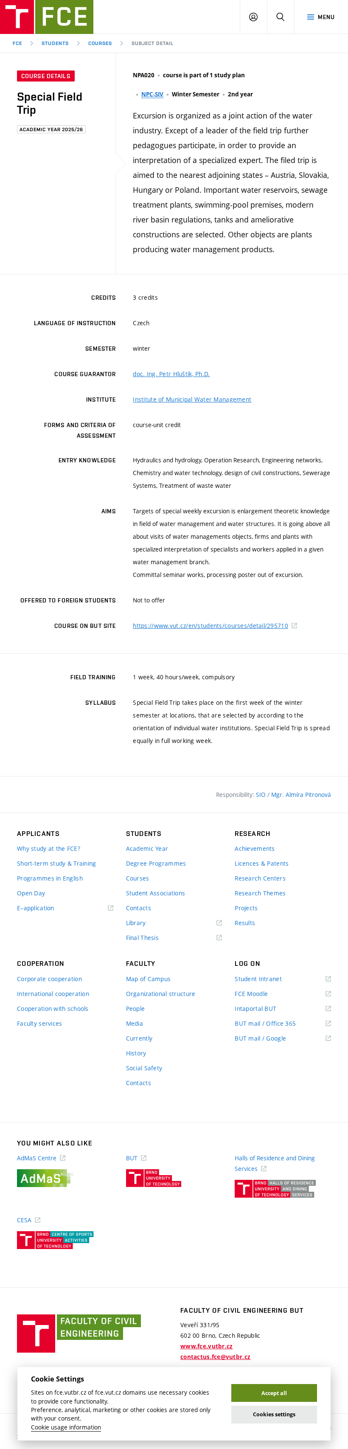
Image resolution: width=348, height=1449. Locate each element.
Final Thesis (155, 938)
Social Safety (144, 1068)
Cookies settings (274, 1414)
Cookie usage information (66, 1427)
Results (245, 923)
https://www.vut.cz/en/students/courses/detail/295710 (210, 626)
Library (148, 923)
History (136, 1053)
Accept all (274, 1393)
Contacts (138, 908)
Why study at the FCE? (48, 848)
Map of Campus (148, 979)
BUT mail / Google (273, 1039)
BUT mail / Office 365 (277, 1024)
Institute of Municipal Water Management (192, 399)
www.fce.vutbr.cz (206, 1346)
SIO (261, 795)
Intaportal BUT (268, 1009)
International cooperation (53, 994)
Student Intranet (270, 979)
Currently (139, 1038)
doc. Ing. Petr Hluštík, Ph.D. (171, 374)
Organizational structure (161, 994)
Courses (100, 43)
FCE (17, 43)
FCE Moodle (263, 994)
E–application (48, 908)
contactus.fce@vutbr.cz (215, 1357)
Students (55, 43)
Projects (246, 908)
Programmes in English (50, 878)
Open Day (31, 893)
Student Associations (155, 893)
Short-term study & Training (56, 863)
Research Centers (260, 878)
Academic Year (147, 848)
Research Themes (260, 893)
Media (134, 1023)
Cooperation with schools (53, 1008)
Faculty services (39, 1023)
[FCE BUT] (46, 17)
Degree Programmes (156, 863)
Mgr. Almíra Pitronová (301, 795)
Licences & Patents (262, 863)
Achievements (255, 848)
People (135, 1008)
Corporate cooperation (49, 979)
